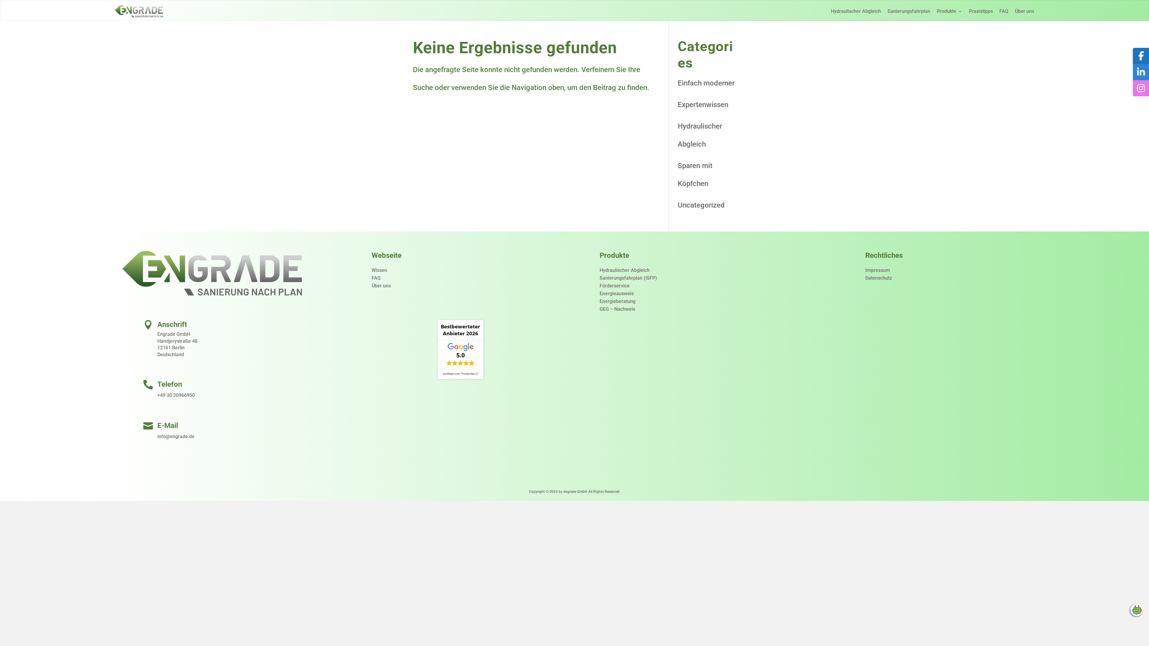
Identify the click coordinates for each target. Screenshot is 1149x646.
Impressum (877, 270)
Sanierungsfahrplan (908, 11)
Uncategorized (701, 205)
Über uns (1024, 11)
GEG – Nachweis (617, 309)
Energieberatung (618, 301)
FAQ (1003, 11)
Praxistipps (981, 11)
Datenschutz (878, 278)
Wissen (379, 270)
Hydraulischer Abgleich (856, 11)
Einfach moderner (706, 83)
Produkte (946, 11)
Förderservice (615, 286)
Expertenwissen (703, 104)
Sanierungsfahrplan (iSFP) (628, 278)
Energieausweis (617, 293)
